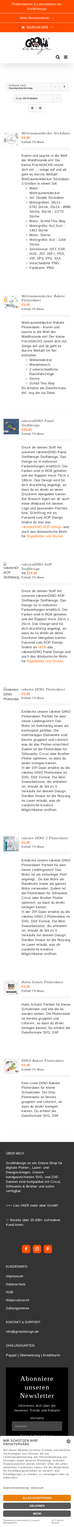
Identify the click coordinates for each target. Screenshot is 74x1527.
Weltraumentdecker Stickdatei (46, 133)
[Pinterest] (48, 1249)
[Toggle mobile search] (58, 57)
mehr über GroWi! (44, 1205)
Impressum (14, 1276)
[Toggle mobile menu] (66, 57)
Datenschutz (16, 1284)
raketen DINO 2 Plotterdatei (45, 838)
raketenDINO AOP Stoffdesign (37, 566)
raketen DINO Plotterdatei (43, 689)
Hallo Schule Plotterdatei (42, 982)
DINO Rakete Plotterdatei (43, 1061)
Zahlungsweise (17, 1308)
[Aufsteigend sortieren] (64, 87)
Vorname (37, 1418)
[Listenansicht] (40, 108)
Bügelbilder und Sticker (45, 536)
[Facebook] (26, 1249)
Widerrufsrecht (17, 1300)
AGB (9, 1292)
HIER (42, 647)
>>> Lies (13, 1205)
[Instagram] (37, 1249)
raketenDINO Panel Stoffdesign (38, 423)
